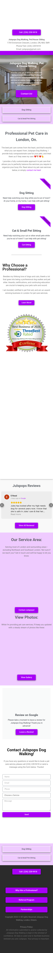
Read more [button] (16, 514)
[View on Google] (6, 497)
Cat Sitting (26, 245)
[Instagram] (26, 880)
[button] (51, 53)
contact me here (33, 170)
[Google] (33, 880)
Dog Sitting (26, 207)
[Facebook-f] (20, 880)
